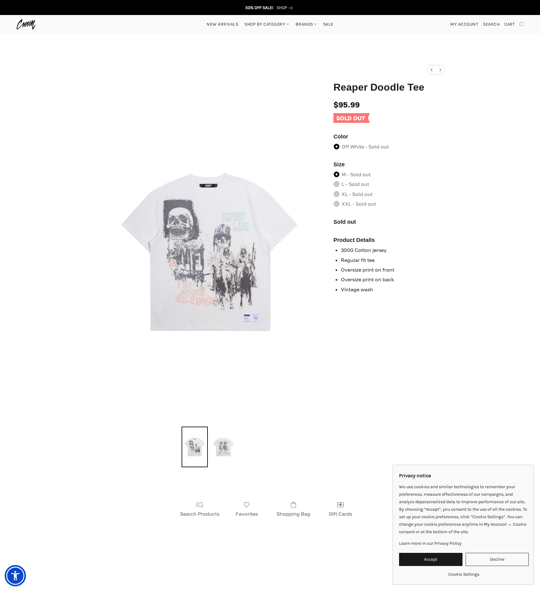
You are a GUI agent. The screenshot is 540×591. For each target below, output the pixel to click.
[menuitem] (431, 69)
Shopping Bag (293, 514)
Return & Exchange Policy (285, 563)
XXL (359, 204)
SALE (328, 24)
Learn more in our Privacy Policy (430, 543)
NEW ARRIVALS (222, 24)
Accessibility (215, 563)
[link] (286, 8)
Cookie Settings (335, 563)
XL (357, 194)
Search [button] (491, 24)
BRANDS (305, 24)
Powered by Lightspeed (270, 574)
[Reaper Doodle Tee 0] (195, 447)
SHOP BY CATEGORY (265, 24)
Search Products (199, 514)
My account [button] (464, 24)
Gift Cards (340, 514)
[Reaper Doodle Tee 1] (223, 447)
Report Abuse (371, 563)
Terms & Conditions (175, 563)
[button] (26, 24)
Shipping (243, 563)
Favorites (247, 514)
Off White (365, 146)
